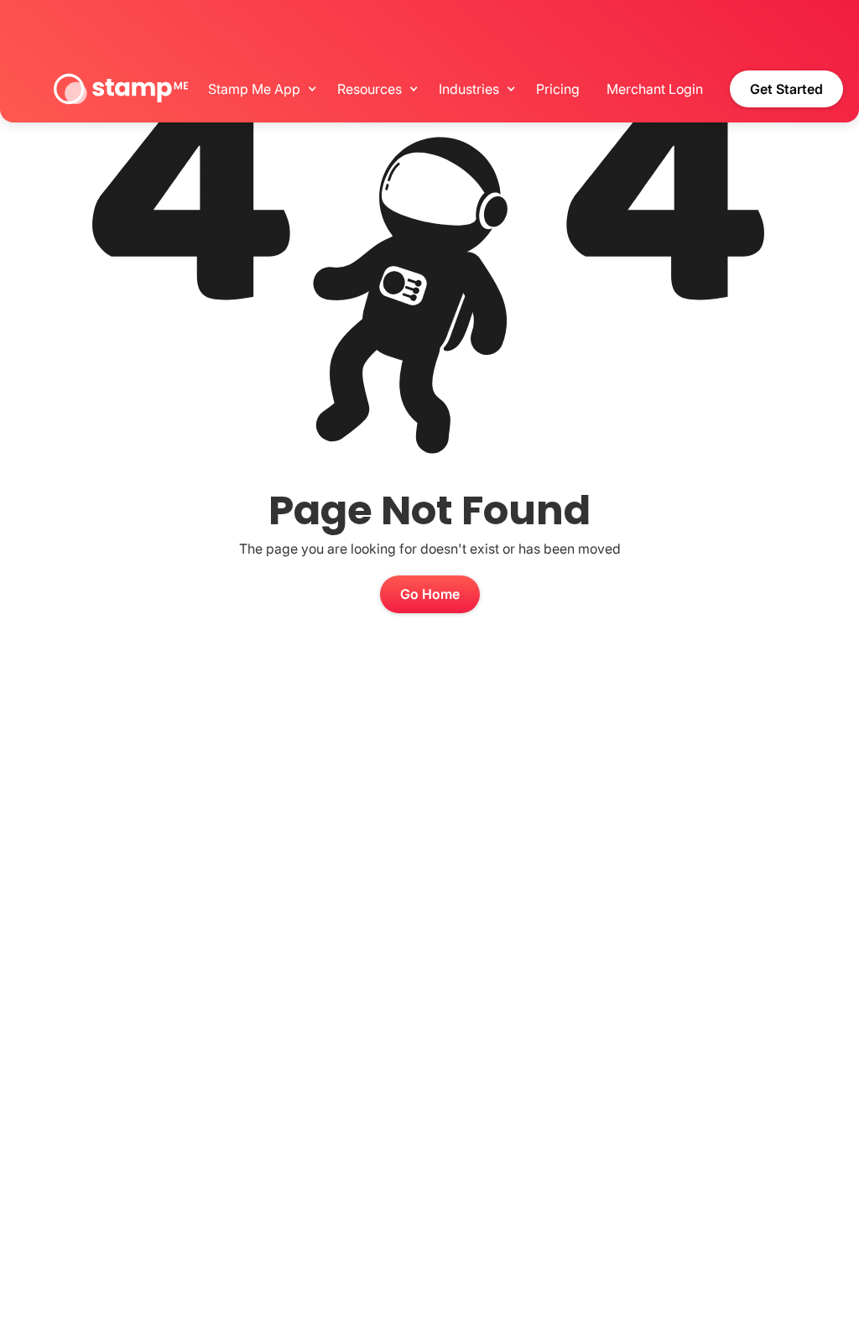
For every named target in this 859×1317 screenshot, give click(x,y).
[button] (259, 89)
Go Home (430, 594)
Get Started (786, 89)
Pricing (558, 89)
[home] (121, 89)
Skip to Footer (5, 4)
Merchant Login (655, 89)
